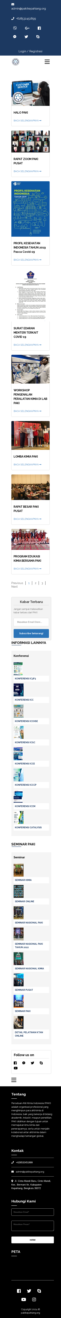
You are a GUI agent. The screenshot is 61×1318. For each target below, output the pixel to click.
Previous (17, 583)
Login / (24, 51)
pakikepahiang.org (30, 1312)
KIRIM (32, 1240)
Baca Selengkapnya (26, 120)
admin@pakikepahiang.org (29, 1171)
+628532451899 (25, 18)
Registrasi (35, 51)
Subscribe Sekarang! (31, 633)
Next (14, 586)
